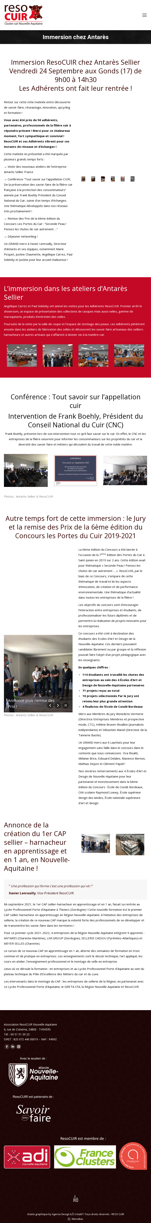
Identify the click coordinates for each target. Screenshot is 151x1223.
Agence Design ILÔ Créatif (67, 1214)
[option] (83, 179)
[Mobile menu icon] (144, 15)
